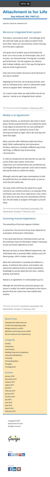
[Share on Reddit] (16, 454)
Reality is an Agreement (16, 115)
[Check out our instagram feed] (19, 469)
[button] (25, 4)
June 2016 (8, 402)
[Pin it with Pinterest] (20, 454)
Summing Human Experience (19, 218)
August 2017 (9, 385)
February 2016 (10, 411)
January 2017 (9, 394)
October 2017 (10, 382)
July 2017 (8, 388)
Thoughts (24, 108)
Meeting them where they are (15, 322)
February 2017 (10, 391)
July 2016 (8, 399)
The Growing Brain (11, 361)
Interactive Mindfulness (13, 355)
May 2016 (8, 405)
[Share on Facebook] (9, 454)
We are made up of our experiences (18, 334)
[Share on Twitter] (13, 454)
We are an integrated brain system (22, 32)
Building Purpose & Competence (16, 352)
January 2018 (9, 376)
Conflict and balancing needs (15, 325)
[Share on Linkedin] (23, 454)
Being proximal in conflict (14, 328)
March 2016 (9, 408)
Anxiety (8, 343)
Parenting (8, 358)
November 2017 (11, 379)
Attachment (25, 208)
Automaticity (34, 208)
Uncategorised (10, 367)
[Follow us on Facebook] (10, 469)
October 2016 (10, 396)
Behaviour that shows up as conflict (18, 331)
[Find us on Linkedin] (14, 469)
